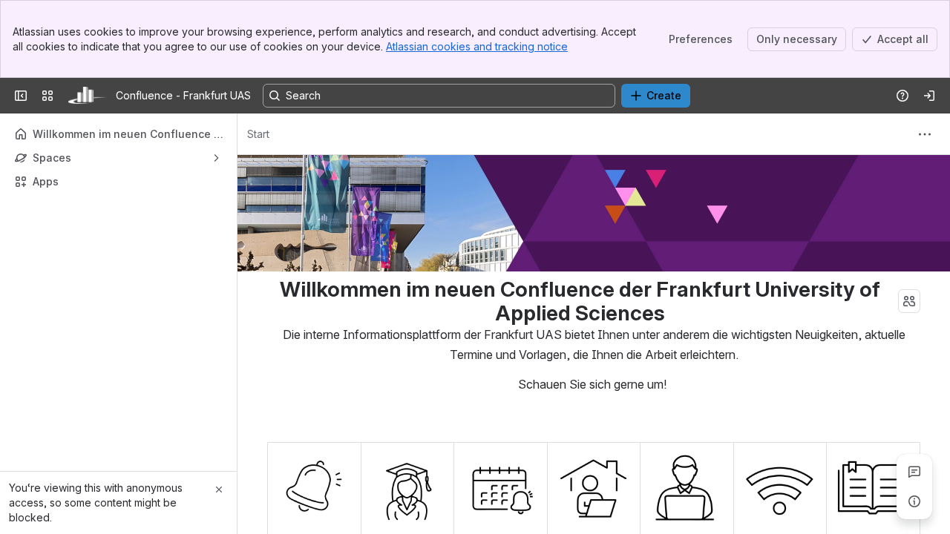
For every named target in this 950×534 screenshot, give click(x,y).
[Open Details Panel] (914, 501)
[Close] (219, 489)
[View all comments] (914, 472)
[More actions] (925, 134)
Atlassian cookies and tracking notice (477, 46)
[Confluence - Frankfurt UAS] (87, 96)
